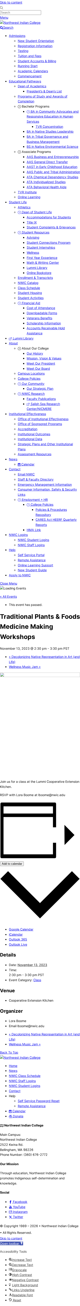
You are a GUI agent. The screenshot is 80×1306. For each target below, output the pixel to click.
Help (12, 550)
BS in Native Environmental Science (52, 146)
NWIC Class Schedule (24, 1076)
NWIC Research (33, 393)
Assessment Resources (34, 454)
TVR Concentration (49, 126)
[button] (11, 1243)
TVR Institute (27, 192)
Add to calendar (12, 863)
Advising (33, 237)
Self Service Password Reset (39, 1101)
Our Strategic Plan (40, 388)
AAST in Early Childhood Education (52, 167)
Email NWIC (26, 474)
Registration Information (35, 46)
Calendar (27, 464)
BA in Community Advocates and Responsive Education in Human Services (53, 116)
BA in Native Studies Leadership (50, 131)
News (13, 459)
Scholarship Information (44, 323)
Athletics (24, 207)
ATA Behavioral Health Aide (46, 187)
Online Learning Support (35, 565)
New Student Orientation (36, 41)
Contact (14, 469)
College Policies (29, 378)
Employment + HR (34, 499)
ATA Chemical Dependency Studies (52, 177)
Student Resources (35, 232)
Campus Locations (31, 373)
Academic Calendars (33, 71)
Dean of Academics (32, 86)
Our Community (32, 383)
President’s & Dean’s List (44, 91)
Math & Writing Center (43, 262)
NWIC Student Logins (33, 540)
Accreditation (27, 429)
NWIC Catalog (28, 283)
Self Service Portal (31, 555)
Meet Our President (41, 363)
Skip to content (11, 2)
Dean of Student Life (36, 212)
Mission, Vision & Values (44, 358)
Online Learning (29, 197)
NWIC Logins (18, 535)
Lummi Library (37, 268)
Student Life (18, 202)
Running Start (28, 66)
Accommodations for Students (49, 217)
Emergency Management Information (45, 484)
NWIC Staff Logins (31, 545)
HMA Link (34, 530)
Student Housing (30, 293)
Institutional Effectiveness (27, 414)
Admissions (17, 36)
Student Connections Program (48, 242)
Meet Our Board (38, 368)
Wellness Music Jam (25, 667)
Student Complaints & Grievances (51, 227)
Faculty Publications (41, 399)
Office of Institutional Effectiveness (43, 419)
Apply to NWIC (20, 575)
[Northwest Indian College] (20, 22)
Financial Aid (30, 303)
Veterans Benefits (39, 318)
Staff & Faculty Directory (36, 479)
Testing (23, 51)
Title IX (32, 222)
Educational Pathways (25, 81)
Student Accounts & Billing (37, 61)
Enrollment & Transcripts (35, 278)
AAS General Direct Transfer (47, 162)
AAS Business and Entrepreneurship (53, 157)
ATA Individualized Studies (46, 182)
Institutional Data (30, 439)
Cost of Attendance (41, 308)
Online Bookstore (39, 273)
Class (37, 980)
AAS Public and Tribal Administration (53, 172)
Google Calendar (21, 929)
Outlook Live (18, 944)
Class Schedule (29, 288)
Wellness (33, 252)
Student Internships (41, 247)
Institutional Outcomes (34, 434)
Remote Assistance (32, 560)
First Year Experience (42, 258)
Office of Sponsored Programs (40, 424)
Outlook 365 (18, 939)
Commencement (30, 76)
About (13, 343)
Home (13, 1066)
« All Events (8, 596)
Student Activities (31, 298)
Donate (17, 1116)
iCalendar (16, 934)
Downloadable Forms (42, 313)
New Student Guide (32, 570)
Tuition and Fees (29, 56)
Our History (35, 353)
